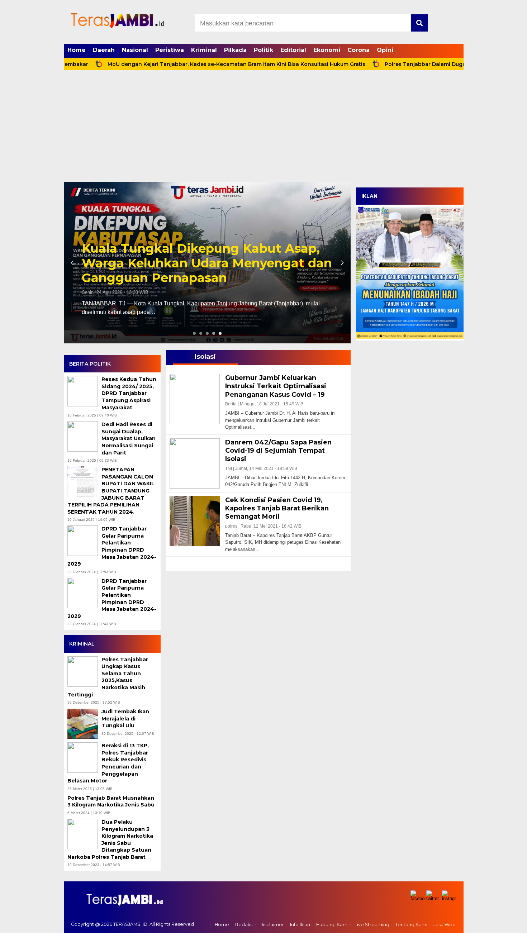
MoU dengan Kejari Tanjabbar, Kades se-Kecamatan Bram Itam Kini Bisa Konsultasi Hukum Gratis (206, 64)
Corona (358, 50)
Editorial (293, 50)
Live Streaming (372, 924)
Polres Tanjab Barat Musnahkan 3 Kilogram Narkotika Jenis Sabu (111, 801)
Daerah (104, 50)
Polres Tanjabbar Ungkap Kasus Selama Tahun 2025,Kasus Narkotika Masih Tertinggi (107, 677)
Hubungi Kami (332, 924)
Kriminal (204, 50)
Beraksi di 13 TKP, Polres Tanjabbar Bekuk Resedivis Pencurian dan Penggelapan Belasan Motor (108, 763)
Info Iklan (300, 924)
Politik (263, 50)
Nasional (135, 50)
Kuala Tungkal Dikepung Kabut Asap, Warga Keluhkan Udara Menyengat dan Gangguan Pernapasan (207, 263)
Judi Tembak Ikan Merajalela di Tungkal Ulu (125, 718)
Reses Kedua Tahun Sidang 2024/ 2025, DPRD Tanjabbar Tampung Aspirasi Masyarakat (128, 393)
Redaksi (244, 924)
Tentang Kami (411, 924)
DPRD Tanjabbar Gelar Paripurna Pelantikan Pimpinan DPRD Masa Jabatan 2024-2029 (111, 546)
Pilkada (235, 50)
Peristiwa (169, 50)
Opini (385, 50)
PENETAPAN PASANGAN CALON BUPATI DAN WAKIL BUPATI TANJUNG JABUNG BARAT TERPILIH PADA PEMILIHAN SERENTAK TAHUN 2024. (111, 490)
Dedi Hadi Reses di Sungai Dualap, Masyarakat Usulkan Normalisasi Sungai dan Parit (128, 438)
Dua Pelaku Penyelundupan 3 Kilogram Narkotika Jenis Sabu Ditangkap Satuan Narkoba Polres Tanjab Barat (110, 839)
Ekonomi (326, 50)
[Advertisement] (263, 128)
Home (76, 50)
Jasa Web (444, 924)
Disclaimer (272, 924)
